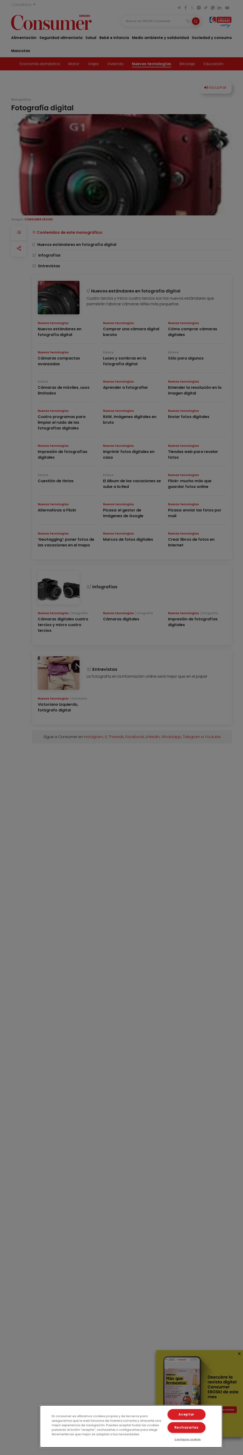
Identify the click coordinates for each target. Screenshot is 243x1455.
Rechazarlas (186, 1427)
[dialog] (131, 1426)
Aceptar (186, 1414)
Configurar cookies (187, 1439)
